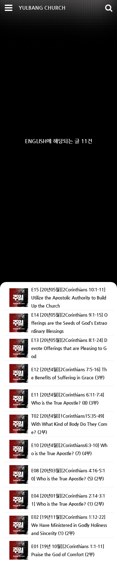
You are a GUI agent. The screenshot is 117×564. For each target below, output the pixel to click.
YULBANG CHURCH (42, 8)
